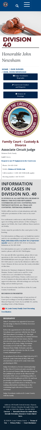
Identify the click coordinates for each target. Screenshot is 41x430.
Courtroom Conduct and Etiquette (21, 86)
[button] (17, 5)
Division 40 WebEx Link (16, 169)
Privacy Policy (15, 423)
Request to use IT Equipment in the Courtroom (18, 161)
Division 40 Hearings (21, 95)
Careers (7, 411)
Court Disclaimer (30, 423)
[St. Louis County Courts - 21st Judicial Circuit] (5, 4)
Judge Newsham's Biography (21, 77)
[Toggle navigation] (27, 4)
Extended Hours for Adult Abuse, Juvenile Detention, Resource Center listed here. (21, 414)
